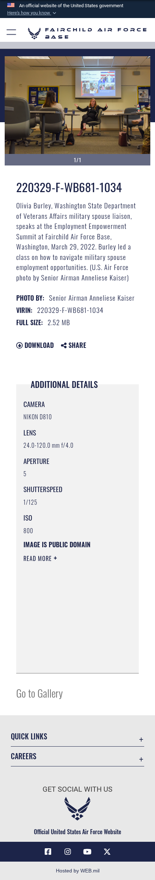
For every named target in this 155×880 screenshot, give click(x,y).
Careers (23, 756)
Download (38, 345)
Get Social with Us (77, 789)
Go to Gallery (39, 692)
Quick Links (29, 736)
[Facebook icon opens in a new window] (48, 851)
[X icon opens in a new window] (107, 851)
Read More (38, 558)
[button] (32, 13)
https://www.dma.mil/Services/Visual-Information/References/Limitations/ (67, 650)
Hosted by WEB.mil (77, 871)
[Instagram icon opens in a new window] (67, 851)
